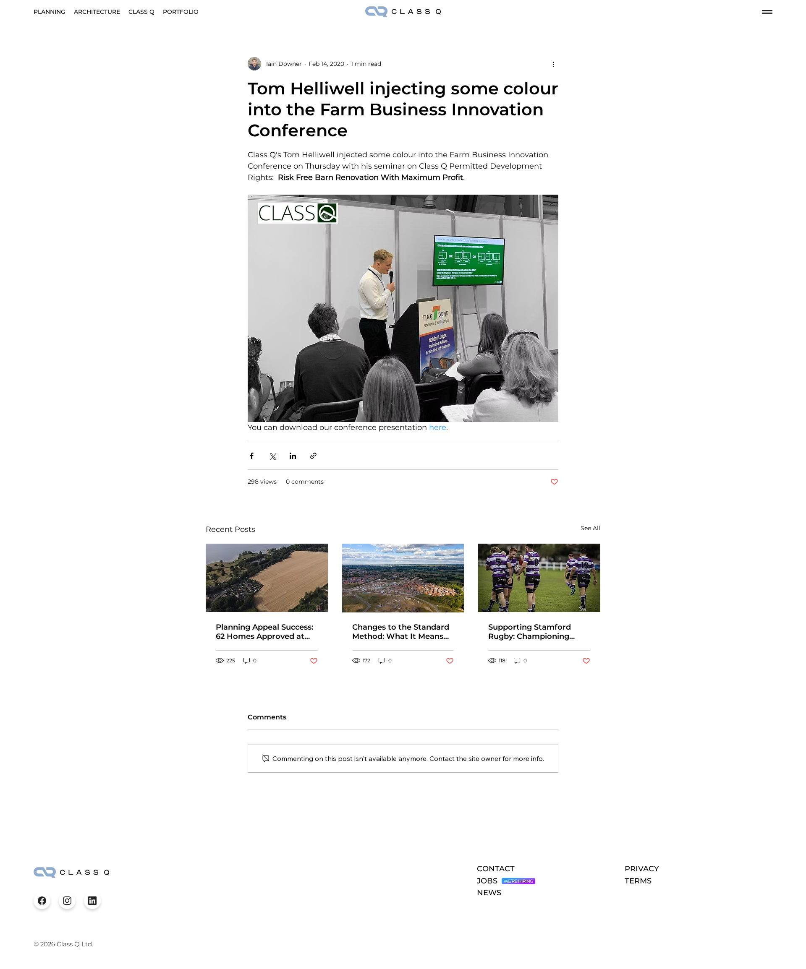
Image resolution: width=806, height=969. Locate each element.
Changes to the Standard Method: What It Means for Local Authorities (400, 632)
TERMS (638, 881)
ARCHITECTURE (97, 12)
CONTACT (496, 868)
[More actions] (553, 64)
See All (590, 528)
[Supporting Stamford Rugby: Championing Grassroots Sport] (539, 578)
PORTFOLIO (181, 12)
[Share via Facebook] (252, 456)
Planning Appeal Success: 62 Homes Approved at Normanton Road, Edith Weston (264, 632)
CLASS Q (141, 12)
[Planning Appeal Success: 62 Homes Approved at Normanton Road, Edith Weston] (267, 578)
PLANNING (49, 12)
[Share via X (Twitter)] (272, 456)
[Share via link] (313, 456)
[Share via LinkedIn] (293, 456)
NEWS (489, 892)
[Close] (42, 900)
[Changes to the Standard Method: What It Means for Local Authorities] (403, 578)
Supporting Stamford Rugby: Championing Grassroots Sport (529, 632)
